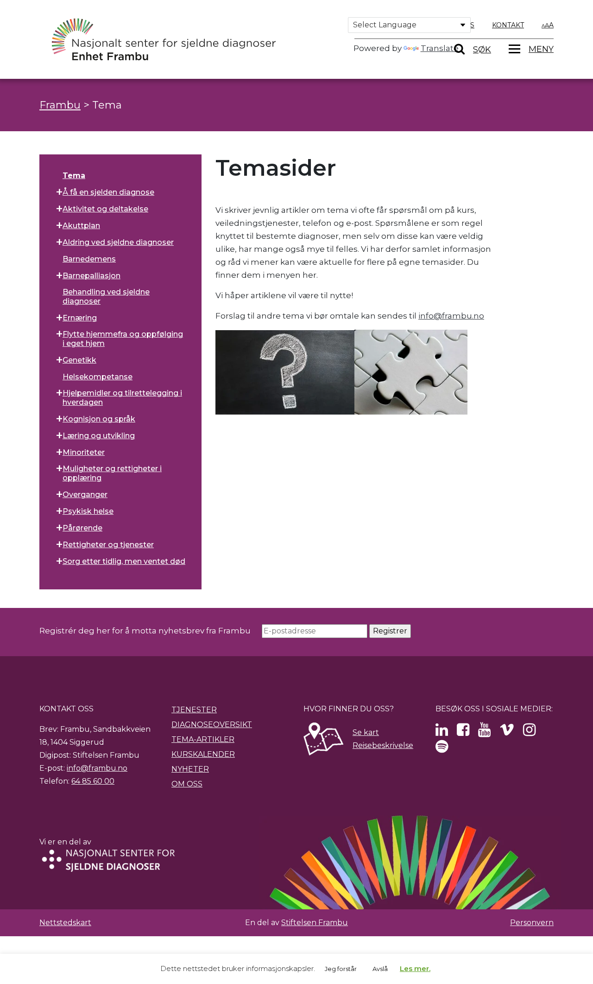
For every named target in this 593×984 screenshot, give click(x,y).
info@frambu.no (451, 315)
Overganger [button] (85, 494)
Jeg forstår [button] (341, 968)
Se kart (366, 732)
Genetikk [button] (79, 360)
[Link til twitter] (441, 732)
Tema (74, 175)
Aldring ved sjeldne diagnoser (118, 242)
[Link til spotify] (441, 749)
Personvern (532, 922)
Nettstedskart (65, 922)
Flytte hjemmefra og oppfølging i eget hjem (123, 339)
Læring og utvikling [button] (99, 435)
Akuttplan (81, 225)
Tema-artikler (202, 739)
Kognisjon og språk (99, 419)
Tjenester (194, 709)
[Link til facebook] (463, 732)
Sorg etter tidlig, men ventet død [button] (124, 561)
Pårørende (82, 528)
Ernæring (80, 317)
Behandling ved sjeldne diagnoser (106, 297)
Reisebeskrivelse (383, 745)
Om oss (186, 784)
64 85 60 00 (92, 781)
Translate (440, 48)
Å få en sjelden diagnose (108, 192)
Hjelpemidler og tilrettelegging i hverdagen (122, 398)
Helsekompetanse (97, 376)
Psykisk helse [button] (88, 511)
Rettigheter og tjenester (108, 544)
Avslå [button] (380, 968)
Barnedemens (89, 259)
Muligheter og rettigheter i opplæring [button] (112, 473)
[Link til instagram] (529, 732)
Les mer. (415, 968)
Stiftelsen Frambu (314, 922)
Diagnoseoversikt (211, 724)
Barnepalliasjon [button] (91, 275)
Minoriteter (84, 452)
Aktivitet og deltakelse (105, 208)
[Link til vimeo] (506, 732)
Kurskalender (203, 754)
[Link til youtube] (484, 732)
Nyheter (190, 769)
